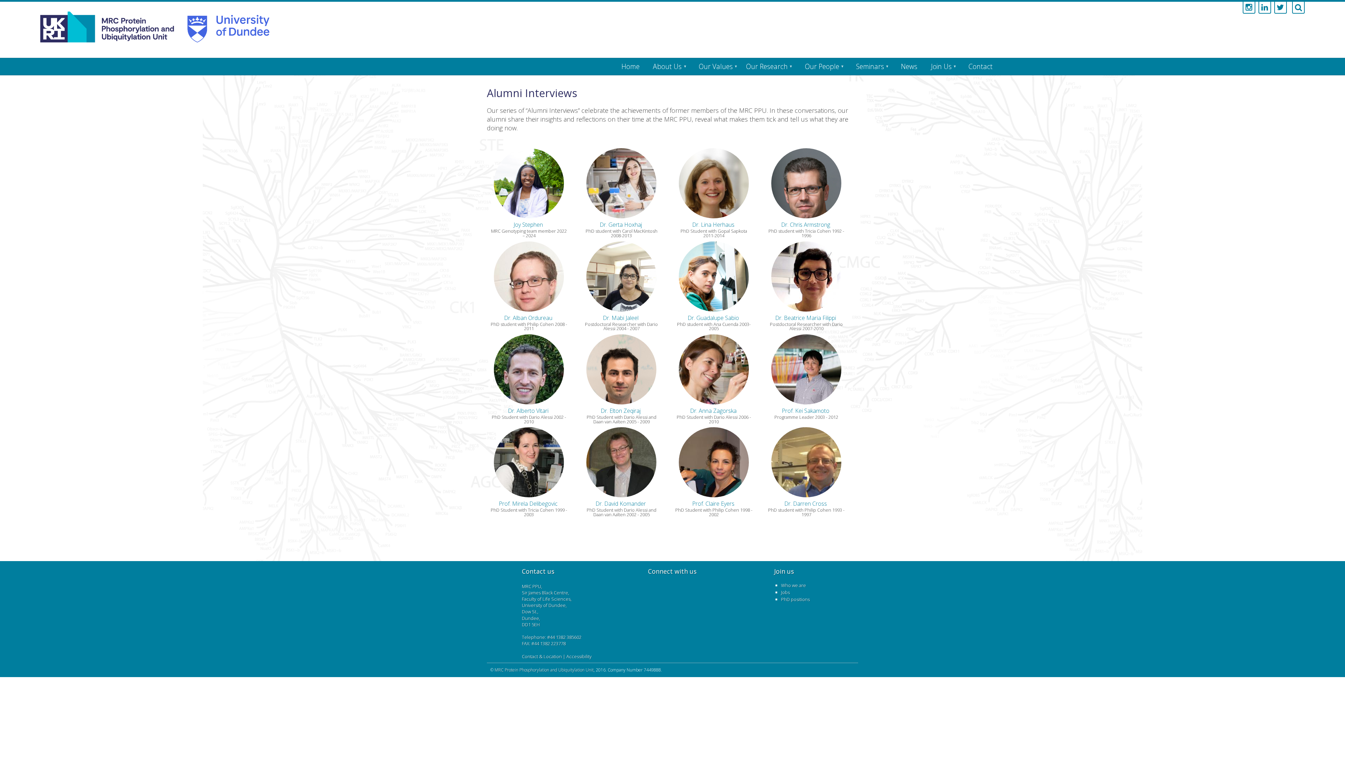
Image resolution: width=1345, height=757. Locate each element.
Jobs (785, 592)
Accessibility (579, 656)
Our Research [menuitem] (767, 66)
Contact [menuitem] (980, 66)
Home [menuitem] (630, 66)
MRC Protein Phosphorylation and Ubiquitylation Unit (544, 670)
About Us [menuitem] (667, 66)
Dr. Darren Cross (805, 503)
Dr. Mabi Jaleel (621, 318)
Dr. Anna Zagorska (713, 411)
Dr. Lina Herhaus (713, 225)
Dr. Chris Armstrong (805, 225)
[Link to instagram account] (1249, 8)
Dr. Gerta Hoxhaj (621, 225)
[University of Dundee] (224, 27)
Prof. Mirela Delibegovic (528, 503)
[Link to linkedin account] (1264, 8)
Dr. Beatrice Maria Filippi (805, 318)
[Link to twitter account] (1280, 8)
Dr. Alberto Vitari (528, 411)
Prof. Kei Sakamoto (805, 411)
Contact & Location (542, 656)
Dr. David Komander (620, 503)
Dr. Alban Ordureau (528, 318)
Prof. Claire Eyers (713, 503)
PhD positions (795, 599)
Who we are (793, 585)
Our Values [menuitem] (716, 66)
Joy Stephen (528, 225)
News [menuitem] (909, 66)
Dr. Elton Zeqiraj (621, 411)
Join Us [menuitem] (941, 66)
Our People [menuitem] (822, 66)
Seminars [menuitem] (870, 66)
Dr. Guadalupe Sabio (713, 318)
